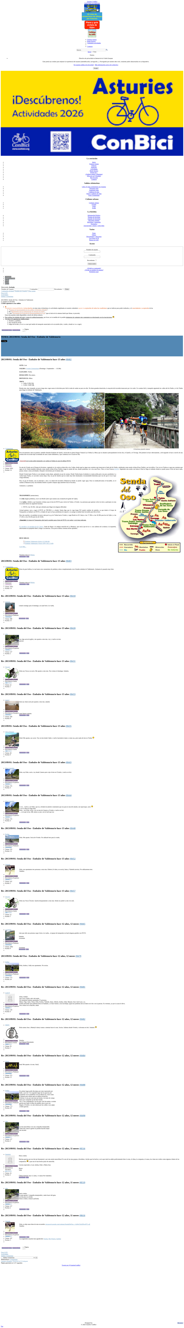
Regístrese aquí (94, 272)
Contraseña (92, 255)
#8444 (68, 795)
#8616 (82, 1215)
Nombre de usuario (92, 249)
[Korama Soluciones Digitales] (180, 1323)
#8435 (68, 726)
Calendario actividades (94, 43)
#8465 (82, 924)
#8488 (82, 1085)
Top (2, 1326)
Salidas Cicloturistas (7, 296)
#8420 (73, 628)
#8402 (68, 359)
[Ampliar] (150, 552)
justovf (7, 700)
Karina (7, 834)
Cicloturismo (9, 448)
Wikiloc (32, 555)
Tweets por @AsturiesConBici (71, 1265)
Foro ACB (4, 293)
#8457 (73, 891)
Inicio (89, 52)
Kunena (9, 1261)
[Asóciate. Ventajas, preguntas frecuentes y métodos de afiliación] (92, 12)
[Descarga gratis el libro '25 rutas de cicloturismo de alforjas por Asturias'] (92, 20)
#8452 (73, 858)
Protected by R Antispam (20, 1261)
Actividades (4, 295)
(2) (116, 469)
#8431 (73, 661)
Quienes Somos (92, 39)
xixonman (8, 930)
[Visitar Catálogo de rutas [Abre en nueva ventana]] (92, 37)
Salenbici (8, 1154)
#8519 (82, 1182)
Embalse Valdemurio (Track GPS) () (39, 543)
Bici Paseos (52, 1239)
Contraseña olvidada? (7, 291)
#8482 (82, 1019)
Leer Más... (22, 547)
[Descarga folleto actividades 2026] (92, 155)
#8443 (68, 762)
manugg (7, 602)
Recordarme (91, 260)
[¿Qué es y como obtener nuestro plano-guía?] (92, 28)
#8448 (73, 828)
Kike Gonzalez (9, 768)
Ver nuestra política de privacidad (84, 65)
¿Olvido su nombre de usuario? (94, 270)
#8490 (82, 1115)
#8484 (82, 1055)
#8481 (82, 987)
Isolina (7, 962)
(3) (118, 469)
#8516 (82, 1148)
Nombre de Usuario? (21, 291)
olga (6, 634)
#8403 (68, 561)
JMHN (7, 1025)
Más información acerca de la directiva (106, 65)
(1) (71, 449)
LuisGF (7, 993)
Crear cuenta (31, 291)
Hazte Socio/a (91, 41)
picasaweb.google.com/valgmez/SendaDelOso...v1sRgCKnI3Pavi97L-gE (67, 1224)
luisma (7, 1061)
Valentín (7, 864)
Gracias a (4, 1261)
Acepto (96, 68)
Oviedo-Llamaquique (32, 368)
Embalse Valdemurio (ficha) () (37, 541)
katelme (58, 1239)
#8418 (73, 596)
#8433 (73, 694)
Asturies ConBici (92, 1)
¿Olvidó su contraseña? (94, 268)
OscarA (7, 667)
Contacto (90, 46)
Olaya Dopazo (9, 732)
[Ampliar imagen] (62, 448)
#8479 (78, 956)
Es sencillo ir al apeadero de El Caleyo (31, 526)
